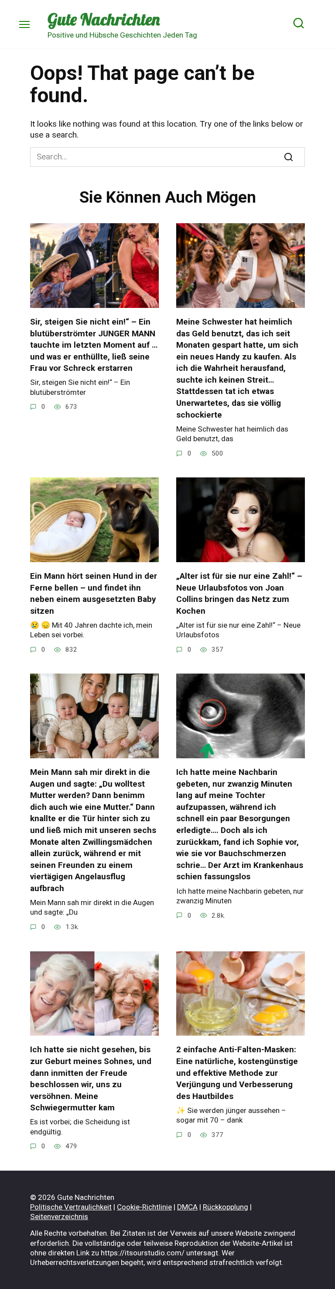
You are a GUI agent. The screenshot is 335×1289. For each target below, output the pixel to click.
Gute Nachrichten (104, 19)
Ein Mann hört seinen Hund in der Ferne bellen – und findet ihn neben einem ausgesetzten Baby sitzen (93, 593)
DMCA (187, 1207)
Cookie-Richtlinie (144, 1207)
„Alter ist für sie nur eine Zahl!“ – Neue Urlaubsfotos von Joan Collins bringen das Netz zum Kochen (239, 593)
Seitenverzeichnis (59, 1216)
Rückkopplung (225, 1207)
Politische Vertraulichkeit (71, 1207)
